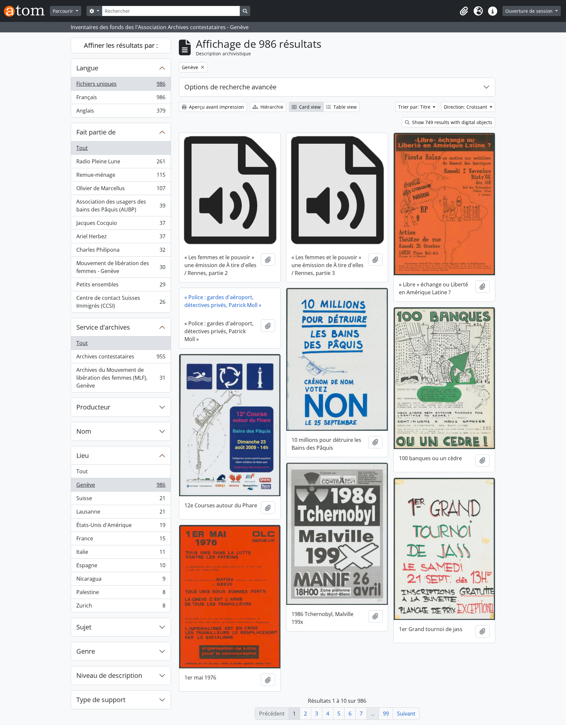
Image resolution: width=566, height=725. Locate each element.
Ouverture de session (529, 11)
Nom (83, 431)
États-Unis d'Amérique (120, 526)
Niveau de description (109, 675)
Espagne (120, 567)
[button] (464, 11)
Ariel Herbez (120, 238)
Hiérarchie (271, 107)
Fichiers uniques (120, 85)
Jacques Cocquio (120, 224)
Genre (85, 651)
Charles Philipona (120, 251)
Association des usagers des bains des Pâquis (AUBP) (120, 205)
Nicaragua (120, 580)
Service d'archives (103, 327)
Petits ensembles (120, 286)
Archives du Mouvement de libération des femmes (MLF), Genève (120, 377)
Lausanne (120, 513)
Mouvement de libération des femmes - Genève (120, 267)
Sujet (83, 627)
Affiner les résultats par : (121, 45)
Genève (120, 486)
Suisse (120, 500)
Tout (82, 148)
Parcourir (63, 11)
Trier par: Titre (415, 107)
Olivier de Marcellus (120, 190)
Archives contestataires (120, 358)
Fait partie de (96, 132)
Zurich (120, 607)
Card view (309, 107)
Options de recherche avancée (230, 86)
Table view (344, 107)
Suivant (406, 713)
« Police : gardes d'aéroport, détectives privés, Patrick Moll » (222, 301)
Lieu (82, 455)
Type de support (100, 699)
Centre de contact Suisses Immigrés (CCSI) (120, 301)
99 (386, 713)
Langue (87, 67)
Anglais (120, 112)
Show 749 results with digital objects (451, 122)
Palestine (120, 594)
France (120, 540)
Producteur (93, 407)
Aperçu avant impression (216, 107)
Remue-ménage (120, 176)
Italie (120, 553)
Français (120, 99)
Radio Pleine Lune (120, 163)
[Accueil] (27, 11)
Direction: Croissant (466, 107)
